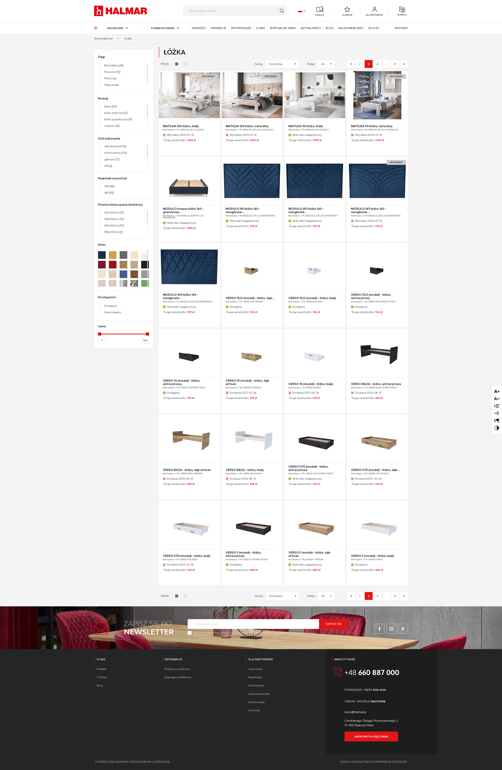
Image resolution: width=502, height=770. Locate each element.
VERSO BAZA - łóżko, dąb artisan (187, 470)
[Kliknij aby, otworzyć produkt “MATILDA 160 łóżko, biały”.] (189, 95)
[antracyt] (123, 255)
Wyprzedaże (241, 28)
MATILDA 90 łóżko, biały (305, 126)
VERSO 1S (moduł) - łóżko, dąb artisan (247, 382)
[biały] (145, 255)
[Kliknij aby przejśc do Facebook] (379, 629)
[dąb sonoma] (134, 264)
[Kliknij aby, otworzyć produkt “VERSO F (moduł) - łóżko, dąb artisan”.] (314, 525)
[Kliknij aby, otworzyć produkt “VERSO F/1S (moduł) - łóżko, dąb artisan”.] (377, 439)
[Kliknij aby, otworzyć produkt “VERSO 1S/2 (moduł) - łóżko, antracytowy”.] (377, 267)
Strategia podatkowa (177, 677)
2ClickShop (399, 761)
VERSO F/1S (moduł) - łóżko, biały (186, 555)
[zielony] (145, 283)
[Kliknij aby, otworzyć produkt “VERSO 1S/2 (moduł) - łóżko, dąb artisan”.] (252, 267)
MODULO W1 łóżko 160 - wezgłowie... (243, 210)
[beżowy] (134, 255)
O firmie (102, 677)
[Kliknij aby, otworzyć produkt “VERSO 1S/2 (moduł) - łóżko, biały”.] (314, 267)
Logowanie (255, 669)
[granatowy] (101, 255)
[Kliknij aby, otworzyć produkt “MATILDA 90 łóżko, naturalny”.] (377, 95)
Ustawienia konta (259, 693)
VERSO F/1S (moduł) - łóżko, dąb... (375, 470)
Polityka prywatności (177, 669)
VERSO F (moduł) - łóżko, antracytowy (243, 554)
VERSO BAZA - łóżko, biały (245, 470)
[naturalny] (112, 274)
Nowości (199, 28)
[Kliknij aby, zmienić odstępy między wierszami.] (496, 406)
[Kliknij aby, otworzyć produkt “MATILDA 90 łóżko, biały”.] (314, 95)
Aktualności (311, 28)
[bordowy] (101, 264)
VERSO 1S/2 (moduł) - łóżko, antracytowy (371, 296)
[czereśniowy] (112, 264)
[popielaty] (145, 274)
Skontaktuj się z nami (371, 736)
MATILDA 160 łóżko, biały (181, 126)
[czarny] (145, 264)
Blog (330, 28)
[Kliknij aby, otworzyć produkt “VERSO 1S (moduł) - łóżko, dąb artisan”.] (252, 353)
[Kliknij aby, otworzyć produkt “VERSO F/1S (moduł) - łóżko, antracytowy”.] (314, 439)
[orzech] (134, 274)
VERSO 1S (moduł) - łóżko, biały (310, 384)
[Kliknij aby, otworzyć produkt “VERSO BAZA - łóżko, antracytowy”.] (377, 353)
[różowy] (101, 283)
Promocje (218, 28)
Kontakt (401, 28)
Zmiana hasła (256, 702)
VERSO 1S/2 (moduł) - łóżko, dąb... (250, 298)
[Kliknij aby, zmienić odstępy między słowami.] (496, 413)
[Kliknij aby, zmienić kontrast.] (496, 428)
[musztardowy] (112, 255)
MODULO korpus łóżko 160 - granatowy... (183, 210)
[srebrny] (123, 283)
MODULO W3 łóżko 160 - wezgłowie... (368, 210)
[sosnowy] (112, 283)
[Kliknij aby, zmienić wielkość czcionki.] (496, 391)
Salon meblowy (351, 28)
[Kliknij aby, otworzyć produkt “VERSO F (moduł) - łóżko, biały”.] (377, 525)
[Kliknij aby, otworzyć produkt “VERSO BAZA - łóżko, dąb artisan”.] (189, 439)
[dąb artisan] (123, 264)
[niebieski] (123, 274)
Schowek (254, 710)
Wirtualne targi (283, 28)
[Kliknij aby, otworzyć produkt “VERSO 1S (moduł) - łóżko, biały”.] (314, 353)
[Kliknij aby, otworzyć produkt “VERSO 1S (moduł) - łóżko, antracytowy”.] (189, 353)
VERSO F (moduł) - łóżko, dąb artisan (309, 554)
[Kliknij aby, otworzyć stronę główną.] (120, 11)
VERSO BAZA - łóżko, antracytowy (376, 384)
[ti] (374, 761)
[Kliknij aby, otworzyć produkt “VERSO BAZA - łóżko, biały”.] (252, 439)
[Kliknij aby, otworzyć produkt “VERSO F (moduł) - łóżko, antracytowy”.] (252, 525)
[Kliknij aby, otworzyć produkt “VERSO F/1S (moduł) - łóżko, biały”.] (189, 525)
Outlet (373, 28)
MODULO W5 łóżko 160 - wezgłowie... (180, 296)
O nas (260, 28)
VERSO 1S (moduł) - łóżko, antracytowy (181, 382)
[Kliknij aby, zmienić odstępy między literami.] (496, 398)
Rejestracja (255, 677)
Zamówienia (256, 685)
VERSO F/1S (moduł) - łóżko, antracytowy (308, 468)
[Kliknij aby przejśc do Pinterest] (403, 629)
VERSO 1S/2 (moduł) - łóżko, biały (312, 298)
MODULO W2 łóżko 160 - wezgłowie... (306, 210)
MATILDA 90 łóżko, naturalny (372, 126)
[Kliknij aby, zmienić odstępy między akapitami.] (496, 420)
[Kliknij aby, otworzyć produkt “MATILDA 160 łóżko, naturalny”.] (252, 95)
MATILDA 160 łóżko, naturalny (247, 126)
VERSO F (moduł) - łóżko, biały (372, 555)
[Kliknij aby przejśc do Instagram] (391, 629)
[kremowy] (101, 274)
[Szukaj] (282, 11)
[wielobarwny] (134, 283)
